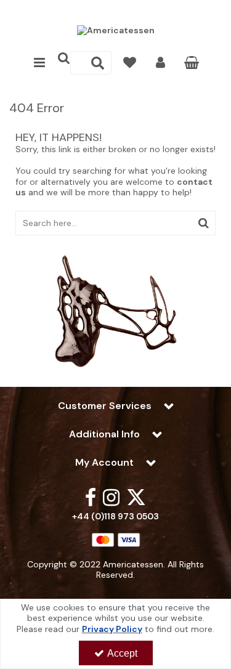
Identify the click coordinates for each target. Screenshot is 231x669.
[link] (90, 496)
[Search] (98, 63)
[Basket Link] (191, 64)
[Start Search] (204, 223)
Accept (122, 653)
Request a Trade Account (115, 10)
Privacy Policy (112, 629)
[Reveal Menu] (39, 63)
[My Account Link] (160, 63)
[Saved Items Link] (129, 63)
